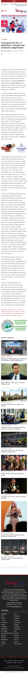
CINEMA (3, 618)
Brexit (14, 309)
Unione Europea (16, 315)
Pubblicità (16, 660)
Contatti (22, 660)
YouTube (19, 662)
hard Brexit (16, 311)
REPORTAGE (4, 639)
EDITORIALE (17, 622)
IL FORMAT (4, 626)
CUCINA (3, 620)
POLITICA (16, 637)
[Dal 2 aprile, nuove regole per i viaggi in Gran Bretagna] (14, 394)
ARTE (15, 614)
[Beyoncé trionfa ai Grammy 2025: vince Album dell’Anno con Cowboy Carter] (14, 516)
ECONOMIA (4, 622)
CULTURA (16, 620)
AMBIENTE (4, 614)
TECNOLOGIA (17, 644)
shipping (3, 641)
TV (1, 646)
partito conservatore (7, 313)
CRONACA (16, 618)
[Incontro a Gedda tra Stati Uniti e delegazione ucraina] (14, 463)
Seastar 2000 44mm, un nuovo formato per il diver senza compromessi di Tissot (14, 5)
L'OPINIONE (4, 631)
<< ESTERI (4, 39)
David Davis (20, 309)
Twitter (14, 662)
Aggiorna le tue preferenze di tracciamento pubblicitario (14, 667)
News (14, 1)
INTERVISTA (4, 629)
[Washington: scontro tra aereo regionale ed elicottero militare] (14, 547)
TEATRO (3, 644)
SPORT (16, 641)
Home (5, 660)
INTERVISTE (17, 629)
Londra (22, 311)
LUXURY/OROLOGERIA (7, 633)
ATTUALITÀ (9, 357)
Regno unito (18, 313)
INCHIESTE (17, 626)
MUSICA (16, 635)
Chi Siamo (10, 660)
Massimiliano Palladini (6, 50)
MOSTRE (16, 633)
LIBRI (15, 631)
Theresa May (8, 315)
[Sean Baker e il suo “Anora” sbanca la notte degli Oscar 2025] (14, 486)
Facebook (9, 662)
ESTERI (21, 50)
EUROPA (16, 624)
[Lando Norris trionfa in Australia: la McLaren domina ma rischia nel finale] (14, 439)
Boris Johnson (8, 309)
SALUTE (16, 639)
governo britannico (7, 311)
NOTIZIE (3, 637)
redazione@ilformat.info (16, 606)
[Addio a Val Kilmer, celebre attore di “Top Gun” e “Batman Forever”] (14, 371)
